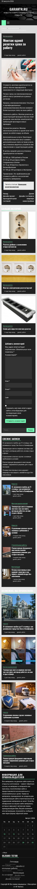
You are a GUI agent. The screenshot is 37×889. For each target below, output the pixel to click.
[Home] (4, 22)
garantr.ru (18, 9)
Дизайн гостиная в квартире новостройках (26, 197)
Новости (14, 484)
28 (23, 843)
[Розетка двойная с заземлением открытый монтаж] (18, 225)
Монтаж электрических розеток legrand (17, 288)
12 (14, 834)
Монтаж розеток (8, 36)
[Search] (34, 23)
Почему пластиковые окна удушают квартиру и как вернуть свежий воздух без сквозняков (18, 472)
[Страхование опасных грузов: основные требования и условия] (7, 531)
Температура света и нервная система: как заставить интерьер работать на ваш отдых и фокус (18, 451)
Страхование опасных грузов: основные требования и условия (22, 530)
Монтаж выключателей (20, 503)
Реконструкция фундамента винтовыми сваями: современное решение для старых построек (18, 464)
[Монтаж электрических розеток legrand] (18, 268)
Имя (7, 381)
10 (4, 834)
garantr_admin (21, 55)
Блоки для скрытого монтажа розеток (17, 329)
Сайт (7, 398)
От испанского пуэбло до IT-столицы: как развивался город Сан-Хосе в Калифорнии (22, 489)
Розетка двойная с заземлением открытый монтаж (15, 245)
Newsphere (32, 884)
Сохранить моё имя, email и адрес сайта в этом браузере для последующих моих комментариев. (19, 412)
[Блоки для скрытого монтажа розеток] (18, 309)
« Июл (4, 853)
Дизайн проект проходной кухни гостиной (10, 197)
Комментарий (11, 355)
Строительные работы (19, 545)
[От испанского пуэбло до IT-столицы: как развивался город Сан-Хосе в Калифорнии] (7, 490)
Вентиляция (16, 567)
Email (7, 389)
